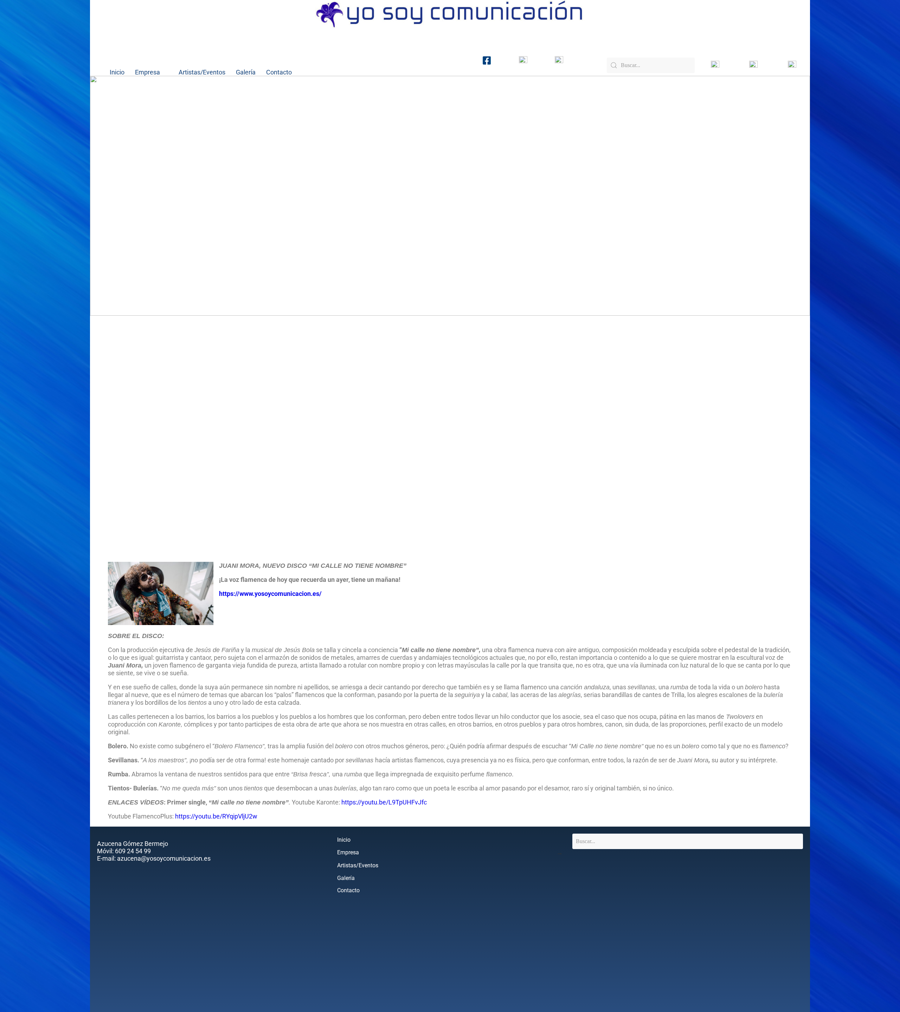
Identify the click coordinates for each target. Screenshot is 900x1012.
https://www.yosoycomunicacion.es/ (270, 593)
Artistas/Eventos (202, 72)
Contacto (279, 72)
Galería (246, 72)
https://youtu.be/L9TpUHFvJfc (384, 802)
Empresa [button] (147, 72)
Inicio (117, 72)
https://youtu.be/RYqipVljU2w (216, 816)
